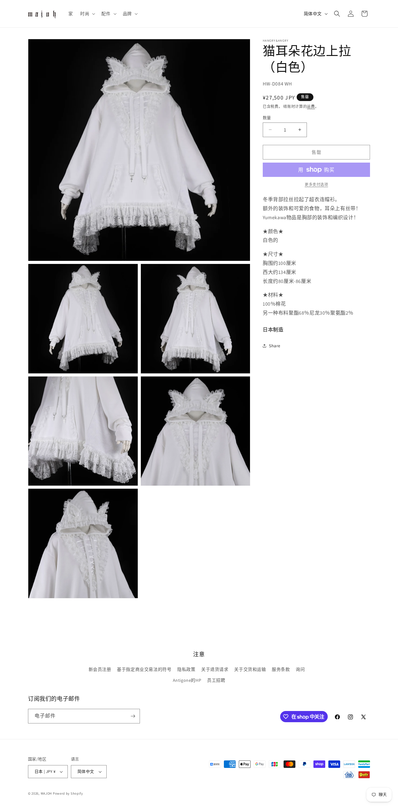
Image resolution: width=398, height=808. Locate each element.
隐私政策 (186, 669)
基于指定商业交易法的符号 (144, 669)
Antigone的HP (187, 680)
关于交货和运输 (250, 669)
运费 (311, 106)
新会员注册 (100, 669)
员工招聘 (216, 680)
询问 (300, 669)
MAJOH (46, 793)
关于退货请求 (215, 669)
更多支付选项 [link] (316, 184)
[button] (87, 13)
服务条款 (281, 669)
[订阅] (133, 716)
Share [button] (274, 345)
